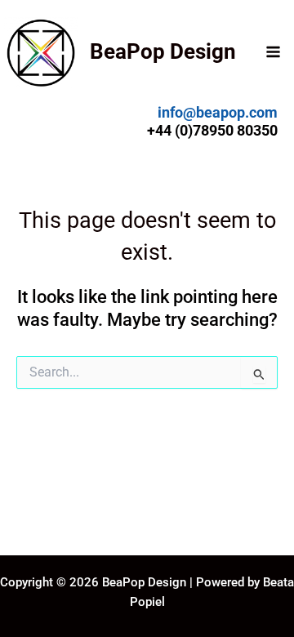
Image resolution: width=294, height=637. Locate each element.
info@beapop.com (218, 112)
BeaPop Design (163, 51)
